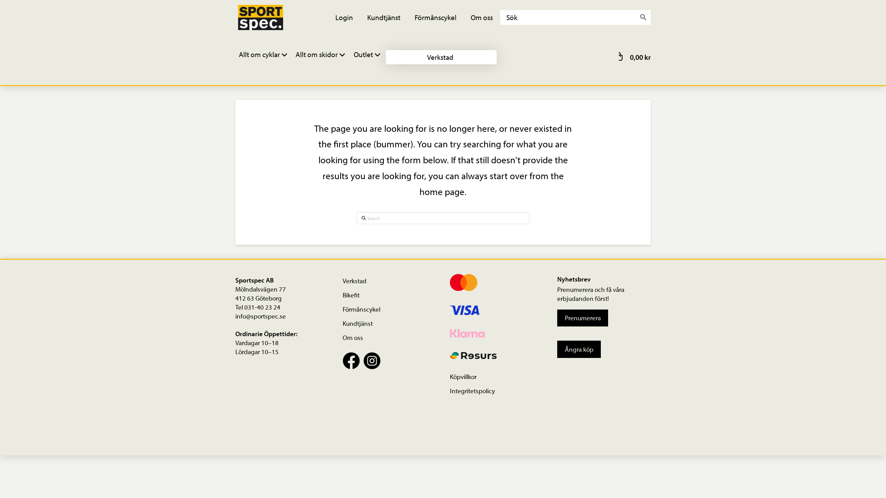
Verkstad (355, 281)
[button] (264, 57)
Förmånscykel (361, 309)
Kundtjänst (358, 323)
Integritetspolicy (472, 391)
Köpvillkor (463, 376)
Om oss (353, 337)
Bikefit (351, 295)
